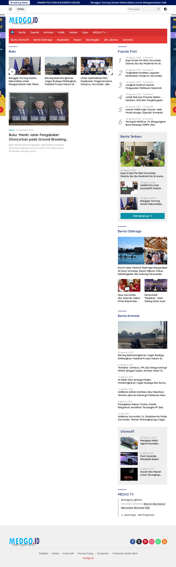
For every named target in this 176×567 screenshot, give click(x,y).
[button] (158, 9)
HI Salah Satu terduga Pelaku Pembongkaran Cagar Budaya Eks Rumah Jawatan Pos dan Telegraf (142, 381)
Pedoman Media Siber (125, 553)
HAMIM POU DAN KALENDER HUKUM (45, 2)
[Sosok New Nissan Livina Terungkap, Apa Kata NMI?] (129, 474)
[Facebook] (132, 542)
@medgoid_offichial (131, 499)
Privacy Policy (85, 553)
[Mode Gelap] (165, 9)
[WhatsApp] (158, 542)
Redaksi (43, 553)
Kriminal (48, 32)
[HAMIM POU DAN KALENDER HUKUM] (129, 187)
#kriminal (139, 507)
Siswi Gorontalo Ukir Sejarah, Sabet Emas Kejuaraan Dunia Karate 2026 (129, 298)
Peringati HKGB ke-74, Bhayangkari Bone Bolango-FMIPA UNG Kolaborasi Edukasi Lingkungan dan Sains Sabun (146, 123)
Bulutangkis (92, 39)
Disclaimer (103, 553)
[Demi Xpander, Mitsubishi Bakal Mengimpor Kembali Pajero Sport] (129, 458)
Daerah (34, 32)
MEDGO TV (99, 32)
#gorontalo (127, 507)
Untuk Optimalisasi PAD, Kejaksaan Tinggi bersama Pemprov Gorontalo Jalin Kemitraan (96, 81)
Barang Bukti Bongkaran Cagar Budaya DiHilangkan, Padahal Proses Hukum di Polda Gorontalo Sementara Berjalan (60, 81)
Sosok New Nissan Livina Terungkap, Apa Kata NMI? (150, 473)
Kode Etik (68, 553)
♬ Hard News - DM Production (137, 515)
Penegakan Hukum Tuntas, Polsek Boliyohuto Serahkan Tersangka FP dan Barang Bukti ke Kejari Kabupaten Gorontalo (140, 406)
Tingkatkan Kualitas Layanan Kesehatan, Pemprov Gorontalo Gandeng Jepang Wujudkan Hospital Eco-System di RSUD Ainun (146, 74)
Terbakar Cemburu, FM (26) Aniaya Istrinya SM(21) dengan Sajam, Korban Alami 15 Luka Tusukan (142, 369)
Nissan (77, 39)
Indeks (20, 9)
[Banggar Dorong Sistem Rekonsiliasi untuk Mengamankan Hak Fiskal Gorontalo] (25, 66)
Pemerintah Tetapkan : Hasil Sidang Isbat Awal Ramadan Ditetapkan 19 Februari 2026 (155, 298)
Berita (22, 32)
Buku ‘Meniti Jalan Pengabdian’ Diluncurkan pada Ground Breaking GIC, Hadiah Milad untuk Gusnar (37, 139)
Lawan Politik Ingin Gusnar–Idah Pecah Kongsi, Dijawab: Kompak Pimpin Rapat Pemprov (144, 111)
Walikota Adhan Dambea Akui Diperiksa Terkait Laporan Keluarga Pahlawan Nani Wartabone (141, 393)
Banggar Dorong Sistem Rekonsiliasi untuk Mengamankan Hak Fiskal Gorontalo (125, 2)
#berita (148, 503)
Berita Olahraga (43, 39)
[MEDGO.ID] (23, 20)
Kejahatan (63, 39)
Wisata (73, 32)
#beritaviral (158, 503)
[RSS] (164, 542)
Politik (61, 32)
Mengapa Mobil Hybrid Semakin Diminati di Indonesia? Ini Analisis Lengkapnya (152, 442)
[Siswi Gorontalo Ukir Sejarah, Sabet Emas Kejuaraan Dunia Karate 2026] (129, 285)
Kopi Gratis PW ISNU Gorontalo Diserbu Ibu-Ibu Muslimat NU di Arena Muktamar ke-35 (143, 62)
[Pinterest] (145, 542)
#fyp (147, 507)
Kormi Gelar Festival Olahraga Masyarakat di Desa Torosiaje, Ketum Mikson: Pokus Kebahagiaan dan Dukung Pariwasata (142, 270)
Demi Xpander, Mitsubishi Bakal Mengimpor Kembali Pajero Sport (151, 458)
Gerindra (128, 39)
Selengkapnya (141, 215)
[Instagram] (152, 542)
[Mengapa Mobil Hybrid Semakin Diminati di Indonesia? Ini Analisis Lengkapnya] (129, 443)
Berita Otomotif (20, 39)
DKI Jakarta (111, 39)
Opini (85, 32)
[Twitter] (139, 542)
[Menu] (11, 9)
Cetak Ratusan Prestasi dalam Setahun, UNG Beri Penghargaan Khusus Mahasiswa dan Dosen (144, 99)
